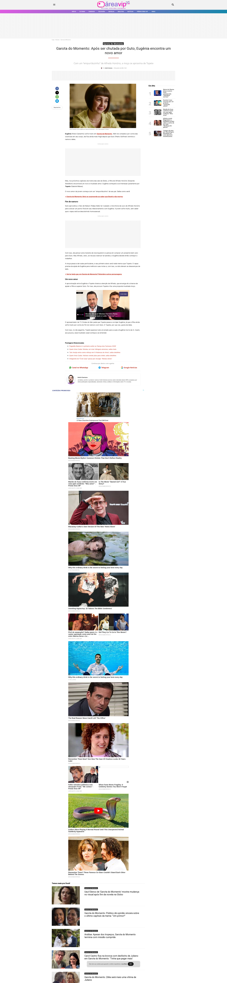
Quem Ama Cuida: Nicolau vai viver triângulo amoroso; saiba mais (92, 349)
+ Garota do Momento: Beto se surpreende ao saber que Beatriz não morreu (94, 196)
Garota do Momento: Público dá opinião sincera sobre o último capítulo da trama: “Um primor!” (111, 914)
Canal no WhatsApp (80, 368)
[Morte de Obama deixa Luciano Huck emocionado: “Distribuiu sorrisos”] (157, 95)
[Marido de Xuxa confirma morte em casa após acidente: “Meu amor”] (157, 114)
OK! (131, 964)
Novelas (57, 39)
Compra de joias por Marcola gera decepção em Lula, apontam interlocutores (168, 133)
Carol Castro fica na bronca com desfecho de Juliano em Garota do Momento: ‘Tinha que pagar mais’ (111, 957)
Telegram (105, 368)
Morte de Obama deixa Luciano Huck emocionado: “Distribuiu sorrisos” (168, 93)
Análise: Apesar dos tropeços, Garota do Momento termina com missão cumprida (110, 936)
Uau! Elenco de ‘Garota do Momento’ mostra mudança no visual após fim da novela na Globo (111, 893)
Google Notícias (130, 368)
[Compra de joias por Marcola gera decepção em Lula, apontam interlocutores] (157, 136)
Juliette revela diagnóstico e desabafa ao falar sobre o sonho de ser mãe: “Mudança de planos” (168, 122)
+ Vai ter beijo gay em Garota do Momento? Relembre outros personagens (93, 274)
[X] (57, 92)
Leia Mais (124, 964)
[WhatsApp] (57, 97)
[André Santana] (102, 68)
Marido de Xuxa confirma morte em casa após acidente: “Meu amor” (168, 112)
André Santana (108, 68)
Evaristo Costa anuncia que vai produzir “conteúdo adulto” (168, 103)
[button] (161, 4)
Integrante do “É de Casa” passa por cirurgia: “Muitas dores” (90, 359)
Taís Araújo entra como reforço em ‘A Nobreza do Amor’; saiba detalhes (94, 352)
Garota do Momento (66, 39)
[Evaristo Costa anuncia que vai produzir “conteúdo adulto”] (157, 105)
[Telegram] (57, 101)
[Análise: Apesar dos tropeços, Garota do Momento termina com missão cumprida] (66, 938)
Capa (53, 39)
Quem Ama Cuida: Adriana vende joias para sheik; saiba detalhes (92, 355)
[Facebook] (57, 88)
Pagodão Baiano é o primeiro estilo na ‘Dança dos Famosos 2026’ (92, 346)
